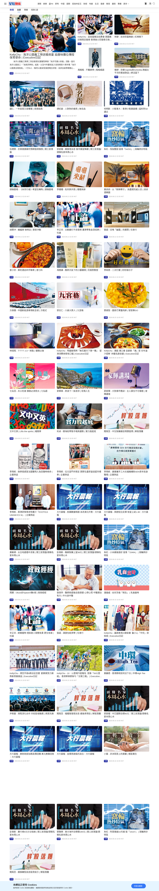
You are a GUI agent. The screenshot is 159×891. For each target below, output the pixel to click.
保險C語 (34, 10)
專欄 (26, 10)
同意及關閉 (138, 886)
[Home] (15, 3)
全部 (19, 10)
